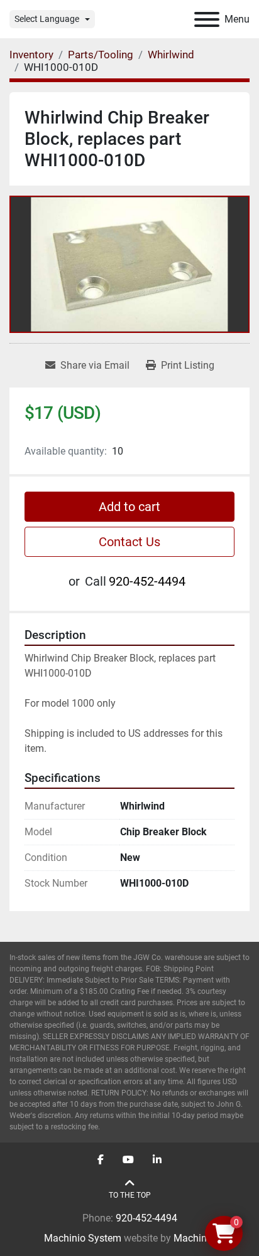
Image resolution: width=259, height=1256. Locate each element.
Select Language (46, 19)
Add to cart (129, 506)
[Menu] (206, 19)
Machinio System (82, 1238)
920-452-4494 (147, 581)
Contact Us (129, 541)
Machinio (194, 1238)
